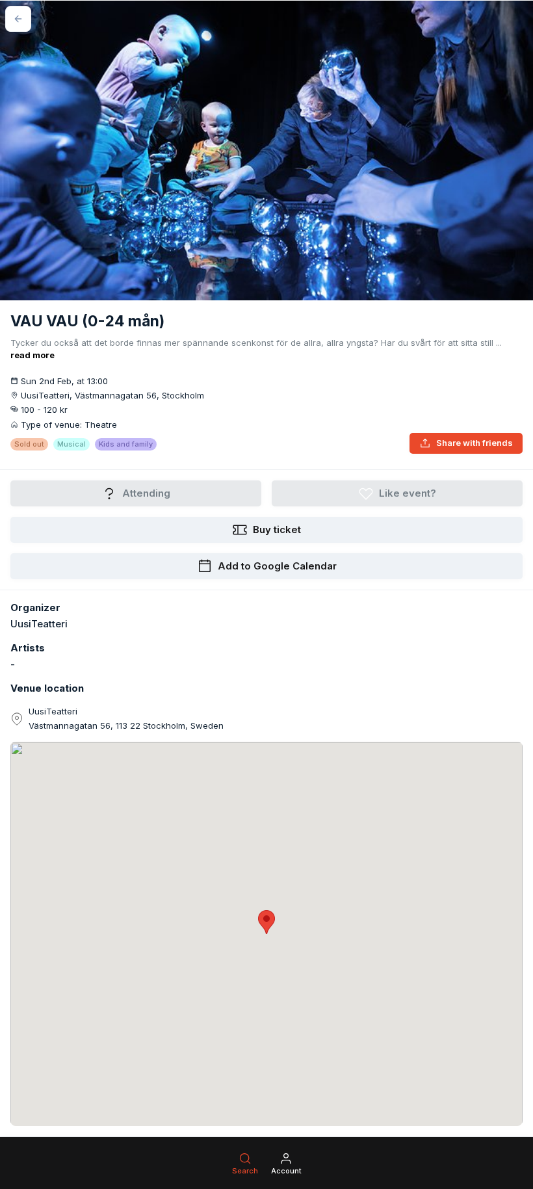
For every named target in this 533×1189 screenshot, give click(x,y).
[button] (266, 922)
